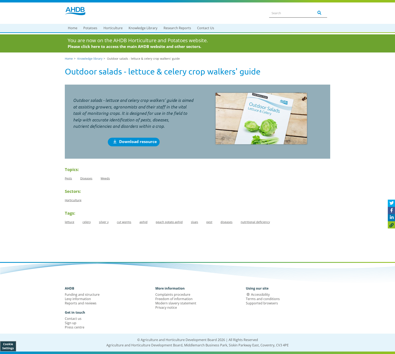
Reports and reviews (80, 303)
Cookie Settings (8, 346)
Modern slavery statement (175, 303)
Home (72, 28)
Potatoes (90, 28)
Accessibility (260, 294)
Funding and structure (82, 294)
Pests (68, 178)
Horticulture (113, 28)
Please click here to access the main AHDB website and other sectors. (134, 46)
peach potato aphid (169, 222)
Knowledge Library (143, 28)
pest (209, 222)
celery (86, 222)
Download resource (137, 141)
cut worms (124, 222)
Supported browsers (262, 303)
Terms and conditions (263, 299)
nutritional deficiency (255, 222)
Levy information (78, 299)
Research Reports (177, 28)
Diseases (86, 178)
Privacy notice (166, 307)
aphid (143, 222)
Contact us (73, 318)
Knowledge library (89, 59)
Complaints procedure (172, 294)
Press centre (74, 327)
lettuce (69, 222)
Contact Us (205, 28)
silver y (104, 222)
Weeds (105, 178)
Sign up (70, 323)
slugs (194, 222)
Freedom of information (174, 299)
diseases (226, 222)
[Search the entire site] (318, 13)
